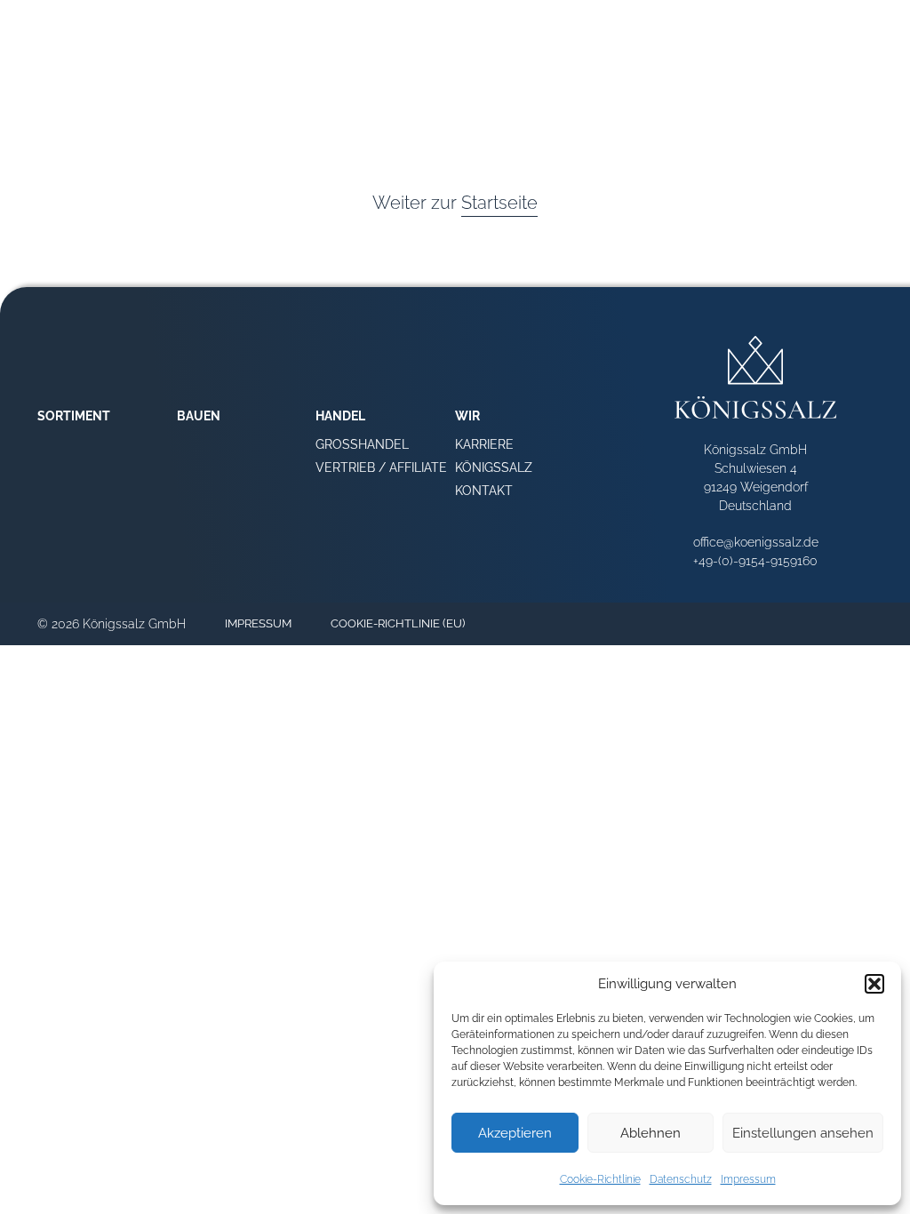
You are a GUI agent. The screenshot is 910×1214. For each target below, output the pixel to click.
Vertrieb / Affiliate (381, 467)
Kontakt (484, 490)
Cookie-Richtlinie (600, 1179)
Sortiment (638, 83)
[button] (874, 984)
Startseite (499, 202)
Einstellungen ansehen (803, 1133)
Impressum (748, 1179)
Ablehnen (650, 1133)
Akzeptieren (515, 1133)
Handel (797, 83)
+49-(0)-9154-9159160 (755, 561)
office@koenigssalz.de (755, 542)
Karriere (484, 444)
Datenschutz (681, 1179)
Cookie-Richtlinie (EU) (398, 623)
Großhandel (362, 444)
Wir (859, 83)
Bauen (723, 83)
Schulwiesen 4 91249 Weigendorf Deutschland (756, 487)
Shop (645, 44)
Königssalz (493, 467)
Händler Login (728, 44)
